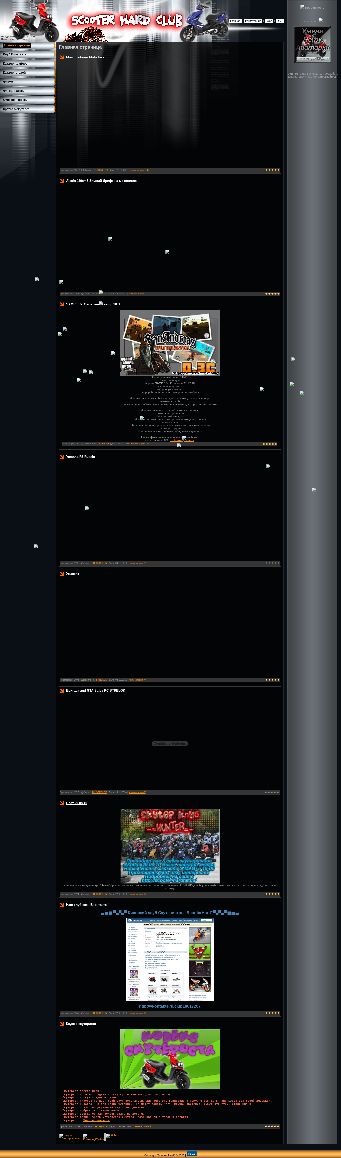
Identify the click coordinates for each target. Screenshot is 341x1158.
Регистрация (253, 20)
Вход (269, 20)
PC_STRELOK (100, 170)
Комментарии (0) (137, 680)
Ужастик (72, 574)
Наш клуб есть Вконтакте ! (87, 905)
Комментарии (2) (137, 563)
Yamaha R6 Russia (80, 457)
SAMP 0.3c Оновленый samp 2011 (93, 304)
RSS (279, 20)
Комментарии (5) (140, 443)
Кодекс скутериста (81, 1024)
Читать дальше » (183, 440)
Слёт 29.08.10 (76, 803)
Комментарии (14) (139, 170)
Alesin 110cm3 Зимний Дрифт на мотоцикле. (102, 181)
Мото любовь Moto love (85, 57)
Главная (235, 20)
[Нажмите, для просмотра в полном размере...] (170, 882)
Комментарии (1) (137, 293)
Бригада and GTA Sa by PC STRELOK (95, 690)
